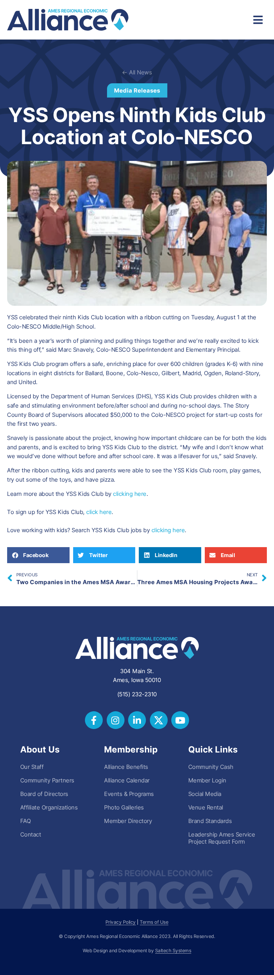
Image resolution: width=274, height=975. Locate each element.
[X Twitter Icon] (159, 720)
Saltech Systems (173, 950)
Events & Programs (129, 793)
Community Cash (211, 766)
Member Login (207, 780)
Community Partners (47, 780)
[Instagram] (116, 720)
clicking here (130, 493)
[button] (38, 555)
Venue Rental (205, 807)
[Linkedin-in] (137, 720)
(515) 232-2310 (137, 694)
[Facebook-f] (94, 720)
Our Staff (32, 766)
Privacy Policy (121, 922)
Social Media (205, 793)
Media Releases (137, 90)
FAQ (25, 820)
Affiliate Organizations (49, 807)
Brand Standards (210, 820)
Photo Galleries (124, 807)
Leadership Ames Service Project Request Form (221, 838)
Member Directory (128, 820)
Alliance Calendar (127, 780)
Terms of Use (154, 922)
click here (99, 511)
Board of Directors (44, 793)
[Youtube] (180, 720)
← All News (137, 72)
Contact (30, 834)
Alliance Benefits (126, 766)
